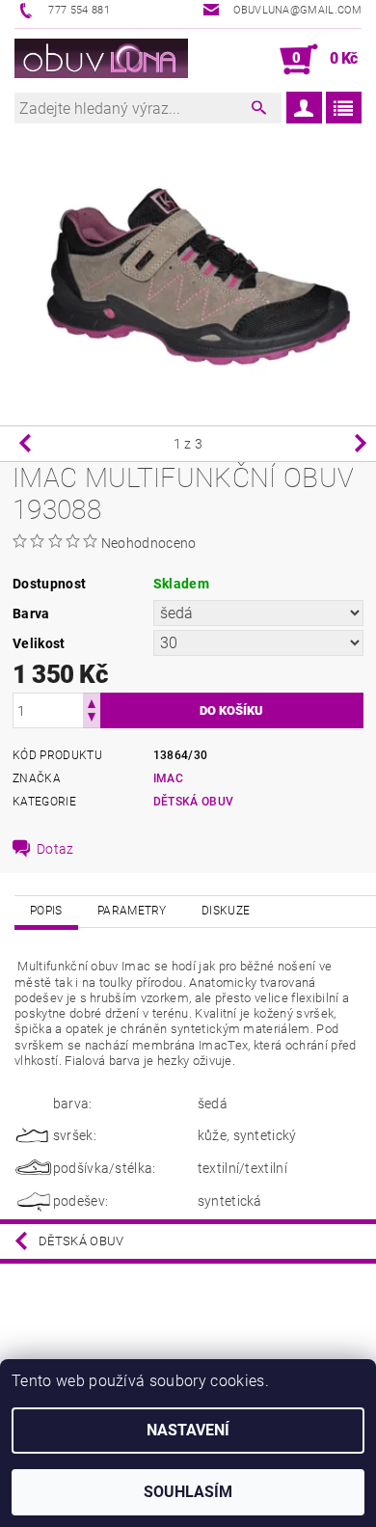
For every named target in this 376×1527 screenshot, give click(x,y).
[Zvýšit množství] (91, 702)
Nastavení (188, 1430)
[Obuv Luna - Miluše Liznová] (101, 60)
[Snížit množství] (91, 719)
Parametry (132, 910)
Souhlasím (188, 1492)
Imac (168, 778)
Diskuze (225, 910)
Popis (46, 910)
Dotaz (55, 849)
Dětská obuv (193, 801)
